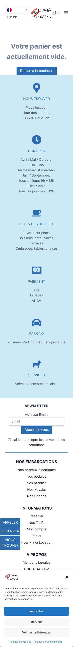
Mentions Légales (36, 562)
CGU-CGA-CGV (36, 569)
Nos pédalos (36, 476)
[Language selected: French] (17, 10)
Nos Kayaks (36, 490)
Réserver (36, 516)
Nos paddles (37, 483)
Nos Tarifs (37, 523)
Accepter (36, 611)
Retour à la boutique (36, 71)
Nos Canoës (36, 496)
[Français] (17, 10)
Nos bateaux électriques (37, 470)
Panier (36, 536)
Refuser (36, 622)
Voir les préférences (36, 632)
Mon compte (36, 529)
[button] (67, 577)
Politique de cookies (20, 641)
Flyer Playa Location (36, 542)
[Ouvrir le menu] (66, 13)
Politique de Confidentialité (47, 641)
